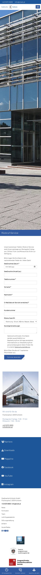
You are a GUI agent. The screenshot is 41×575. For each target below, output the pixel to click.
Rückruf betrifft (9, 318)
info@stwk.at (20, 2)
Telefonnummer (10, 279)
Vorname (7, 287)
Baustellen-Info (34, 573)
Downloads (9, 450)
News (3, 507)
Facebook (8, 467)
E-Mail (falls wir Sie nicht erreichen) (16, 302)
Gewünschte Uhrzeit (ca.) (12, 271)
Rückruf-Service (20, 573)
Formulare (5, 511)
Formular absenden (13, 357)
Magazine (8, 458)
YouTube (8, 475)
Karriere (8, 441)
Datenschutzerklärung (22, 347)
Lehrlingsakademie (8, 517)
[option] (20, 121)
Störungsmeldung (7, 520)
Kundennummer (9, 310)
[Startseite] (10, 6)
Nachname (8, 295)
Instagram (8, 484)
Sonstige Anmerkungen (12, 326)
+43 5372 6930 (7, 2)
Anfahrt (4, 523)
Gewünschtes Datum (11, 264)
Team (3, 514)
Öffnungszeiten (7, 573)
